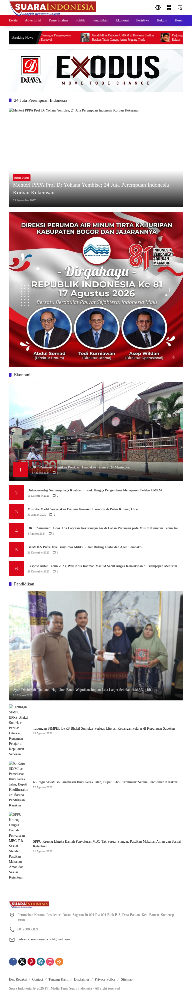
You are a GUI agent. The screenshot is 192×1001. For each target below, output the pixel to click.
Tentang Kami (58, 979)
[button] (158, 7)
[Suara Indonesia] (52, 7)
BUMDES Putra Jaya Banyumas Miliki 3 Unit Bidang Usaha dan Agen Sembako (85, 547)
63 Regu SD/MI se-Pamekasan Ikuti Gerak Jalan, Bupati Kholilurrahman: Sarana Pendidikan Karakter (105, 782)
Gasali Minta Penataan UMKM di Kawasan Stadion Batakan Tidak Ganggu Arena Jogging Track (101, 37)
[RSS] (59, 962)
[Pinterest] (32, 962)
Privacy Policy (105, 979)
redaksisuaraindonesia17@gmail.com (44, 939)
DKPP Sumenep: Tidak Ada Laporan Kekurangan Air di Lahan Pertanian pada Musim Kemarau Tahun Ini (103, 528)
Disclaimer (81, 979)
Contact (37, 979)
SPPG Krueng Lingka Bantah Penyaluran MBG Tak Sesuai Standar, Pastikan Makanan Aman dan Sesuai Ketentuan (107, 844)
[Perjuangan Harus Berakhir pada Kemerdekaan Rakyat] (143, 37)
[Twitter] (22, 962)
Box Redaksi (18, 979)
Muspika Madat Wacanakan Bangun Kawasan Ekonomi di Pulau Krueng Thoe (83, 509)
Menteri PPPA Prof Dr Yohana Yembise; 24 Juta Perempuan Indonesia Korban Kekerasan (91, 189)
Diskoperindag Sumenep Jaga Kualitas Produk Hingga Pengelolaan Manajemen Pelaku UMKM (95, 490)
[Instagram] (50, 962)
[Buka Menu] (169, 7)
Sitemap (126, 979)
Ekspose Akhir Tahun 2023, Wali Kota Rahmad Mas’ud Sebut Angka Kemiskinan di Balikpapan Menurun (102, 566)
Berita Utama (21, 177)
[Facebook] (13, 962)
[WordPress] (41, 962)
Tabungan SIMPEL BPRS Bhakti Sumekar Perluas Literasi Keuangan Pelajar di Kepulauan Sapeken (104, 728)
